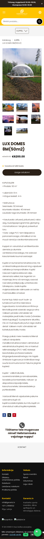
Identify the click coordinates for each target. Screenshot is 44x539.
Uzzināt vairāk (15, 534)
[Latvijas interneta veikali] (7, 520)
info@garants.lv (8, 502)
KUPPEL (17, 40)
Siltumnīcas (28, 481)
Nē (32, 535)
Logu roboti (28, 484)
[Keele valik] (40, 12)
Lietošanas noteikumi (10, 486)
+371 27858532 (8, 506)
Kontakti (5, 474)
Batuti (25, 477)
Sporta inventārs (30, 474)
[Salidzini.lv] (19, 520)
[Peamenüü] (4, 12)
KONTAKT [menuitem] (22, 447)
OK (26, 535)
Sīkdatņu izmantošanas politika (11, 478)
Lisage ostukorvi (22, 172)
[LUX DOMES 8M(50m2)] (8, 107)
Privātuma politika (9, 490)
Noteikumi (6, 483)
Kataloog (6, 40)
